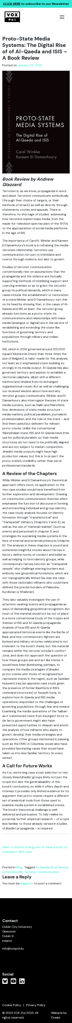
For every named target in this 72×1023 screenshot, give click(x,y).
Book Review (59, 867)
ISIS (20, 872)
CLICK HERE (11, 4)
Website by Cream (59, 1015)
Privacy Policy (36, 1005)
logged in (27, 883)
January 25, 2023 (30, 65)
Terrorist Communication (41, 872)
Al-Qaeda (42, 867)
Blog (19, 867)
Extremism (9, 872)
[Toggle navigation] (62, 17)
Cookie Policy (11, 1005)
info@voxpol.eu (13, 948)
